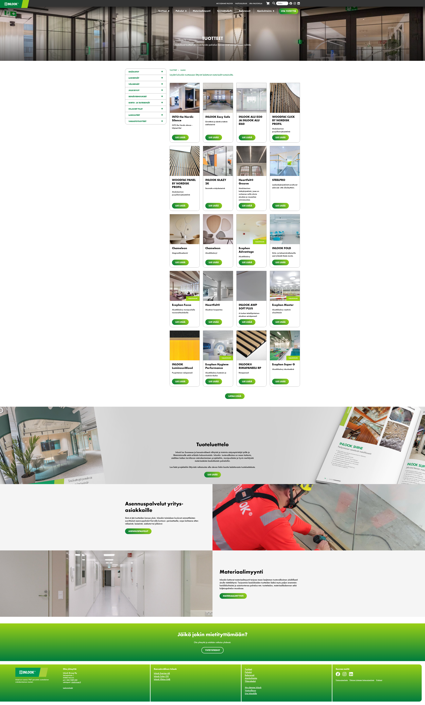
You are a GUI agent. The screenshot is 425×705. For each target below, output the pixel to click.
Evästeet (379, 680)
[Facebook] (290, 3)
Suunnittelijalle (224, 10)
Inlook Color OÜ (161, 676)
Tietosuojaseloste (342, 680)
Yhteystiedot (212, 650)
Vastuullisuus (241, 3)
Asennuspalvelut (138, 531)
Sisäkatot (133, 71)
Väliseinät (133, 84)
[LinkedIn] (298, 3)
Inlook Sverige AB (162, 673)
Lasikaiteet (134, 115)
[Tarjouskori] (268, 3)
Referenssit (244, 10)
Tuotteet (162, 10)
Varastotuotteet (137, 121)
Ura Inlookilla (255, 3)
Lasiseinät (133, 78)
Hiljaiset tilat (135, 109)
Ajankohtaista (264, 10)
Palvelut (180, 10)
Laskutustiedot (68, 688)
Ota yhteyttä (288, 11)
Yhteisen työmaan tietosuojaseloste (361, 680)
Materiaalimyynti (202, 10)
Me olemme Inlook (224, 3)
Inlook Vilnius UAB (162, 679)
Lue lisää (180, 137)
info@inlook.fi (76, 682)
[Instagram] (294, 3)
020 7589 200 (72, 680)
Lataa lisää (234, 396)
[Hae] (274, 3)
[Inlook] (22, 4)
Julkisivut (133, 90)
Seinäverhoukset (137, 96)
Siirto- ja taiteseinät (139, 102)
